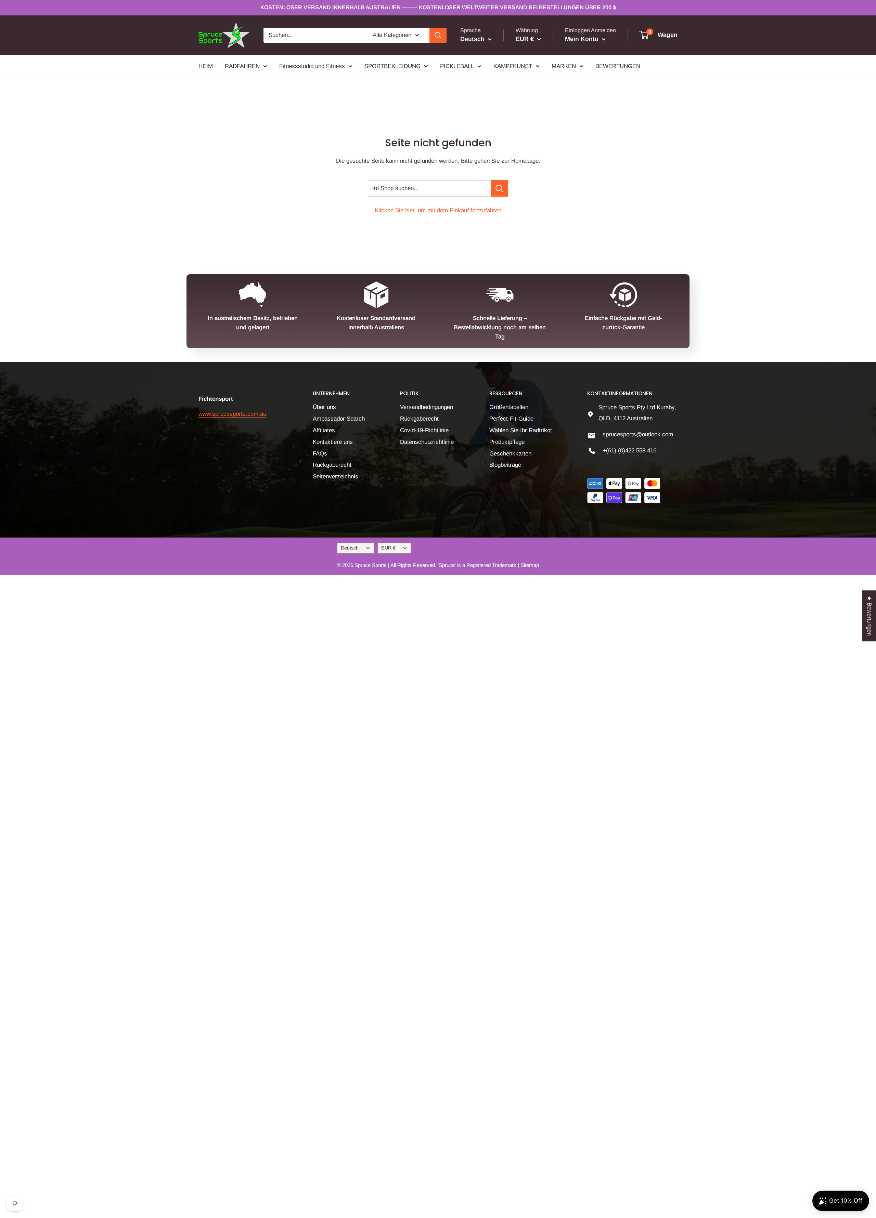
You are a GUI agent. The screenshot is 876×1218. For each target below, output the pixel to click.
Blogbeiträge (505, 465)
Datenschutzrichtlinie (427, 442)
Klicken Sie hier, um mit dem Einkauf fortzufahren (438, 210)
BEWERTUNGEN (617, 66)
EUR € (388, 548)
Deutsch (350, 548)
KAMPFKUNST (512, 66)
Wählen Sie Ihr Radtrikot (520, 430)
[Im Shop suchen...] (499, 188)
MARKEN (564, 66)
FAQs (320, 453)
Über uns (324, 407)
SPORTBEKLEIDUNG (392, 66)
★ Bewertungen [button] (869, 616)
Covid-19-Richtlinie (424, 430)
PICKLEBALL (457, 66)
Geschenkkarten (510, 453)
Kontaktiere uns (333, 442)
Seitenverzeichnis (335, 476)
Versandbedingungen (426, 407)
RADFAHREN (242, 66)
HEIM (205, 66)
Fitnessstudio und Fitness (312, 66)
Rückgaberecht (332, 465)
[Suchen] (438, 35)
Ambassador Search (339, 418)
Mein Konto (582, 39)
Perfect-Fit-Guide (511, 418)
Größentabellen (508, 407)
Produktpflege (507, 442)
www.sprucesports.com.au (232, 414)
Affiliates (324, 430)
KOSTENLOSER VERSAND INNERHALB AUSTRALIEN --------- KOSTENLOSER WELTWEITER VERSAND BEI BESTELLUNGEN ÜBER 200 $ (438, 7)
